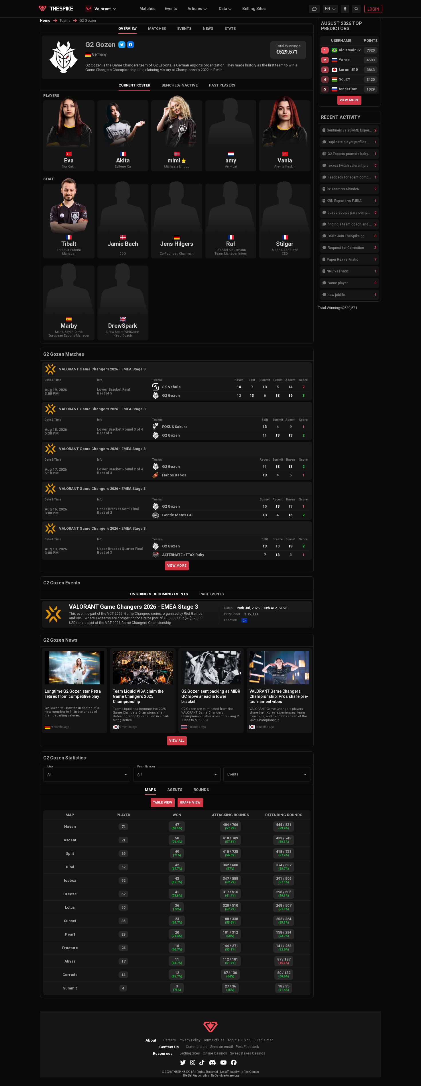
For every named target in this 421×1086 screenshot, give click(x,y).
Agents (174, 790)
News (208, 28)
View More (177, 565)
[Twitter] (121, 44)
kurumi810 (348, 70)
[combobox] (259, 774)
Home (45, 21)
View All (176, 741)
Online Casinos (215, 1053)
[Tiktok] (201, 1062)
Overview (127, 28)
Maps (150, 790)
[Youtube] (223, 1062)
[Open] (305, 774)
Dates (228, 608)
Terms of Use (214, 1040)
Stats (230, 28)
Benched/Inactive (180, 85)
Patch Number (146, 766)
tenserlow (348, 89)
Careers (169, 1040)
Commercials (196, 1047)
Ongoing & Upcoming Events (159, 594)
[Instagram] (192, 1062)
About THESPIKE (240, 1040)
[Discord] (212, 1062)
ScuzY (344, 79)
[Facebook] (130, 44)
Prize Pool (232, 614)
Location (230, 620)
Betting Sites (254, 8)
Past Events (211, 594)
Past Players (222, 85)
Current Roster (134, 85)
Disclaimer (264, 1040)
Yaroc (344, 60)
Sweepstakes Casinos (247, 1053)
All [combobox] (49, 774)
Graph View (190, 802)
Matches (147, 8)
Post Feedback (247, 1047)
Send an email (221, 1047)
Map (50, 766)
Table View (162, 802)
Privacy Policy (189, 1040)
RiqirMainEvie (350, 50)
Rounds (201, 790)
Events (171, 8)
